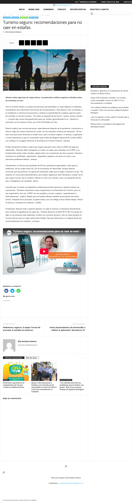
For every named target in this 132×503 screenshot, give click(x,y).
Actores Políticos (66, 380)
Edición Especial (78, 9)
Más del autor (31, 358)
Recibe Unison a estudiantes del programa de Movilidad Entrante (108, 125)
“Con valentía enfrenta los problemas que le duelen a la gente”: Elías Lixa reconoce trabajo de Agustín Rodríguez (72, 386)
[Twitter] (9, 2)
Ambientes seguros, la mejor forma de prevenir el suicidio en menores (21, 328)
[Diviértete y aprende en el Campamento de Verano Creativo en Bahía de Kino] (16, 371)
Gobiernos (48, 9)
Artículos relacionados (13, 358)
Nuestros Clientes (99, 9)
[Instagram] (5, 2)
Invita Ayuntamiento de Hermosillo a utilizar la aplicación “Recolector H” (67, 328)
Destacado (34, 17)
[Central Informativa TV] (66, 5)
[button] (128, 9)
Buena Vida (33, 9)
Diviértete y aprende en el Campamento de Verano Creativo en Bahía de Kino (13, 385)
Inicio (22, 9)
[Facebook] (1, 2)
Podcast (62, 9)
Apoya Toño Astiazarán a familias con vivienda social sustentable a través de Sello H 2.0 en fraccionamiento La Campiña (44, 387)
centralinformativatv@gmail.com (71, 483)
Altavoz (11, 15)
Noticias (7, 17)
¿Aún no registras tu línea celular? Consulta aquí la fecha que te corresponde (110, 118)
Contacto (127, 2)
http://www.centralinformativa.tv (27, 345)
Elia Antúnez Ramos (13, 32)
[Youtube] (13, 2)
